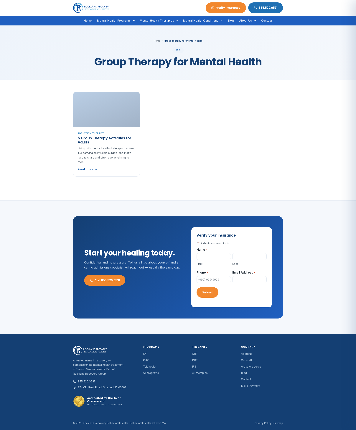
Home (88, 20)
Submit (207, 292)
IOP (145, 353)
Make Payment (250, 385)
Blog (231, 20)
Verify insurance (228, 8)
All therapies (200, 373)
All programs (151, 373)
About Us (245, 20)
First (199, 264)
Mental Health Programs (113, 20)
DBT (195, 360)
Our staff (246, 360)
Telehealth (149, 366)
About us (246, 353)
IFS (194, 366)
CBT (195, 353)
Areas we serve (251, 366)
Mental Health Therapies (157, 20)
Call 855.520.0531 (107, 280)
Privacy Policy (263, 423)
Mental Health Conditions (200, 20)
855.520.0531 (268, 8)
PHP (146, 360)
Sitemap (278, 423)
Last (235, 264)
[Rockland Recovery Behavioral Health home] (91, 8)
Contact (266, 20)
